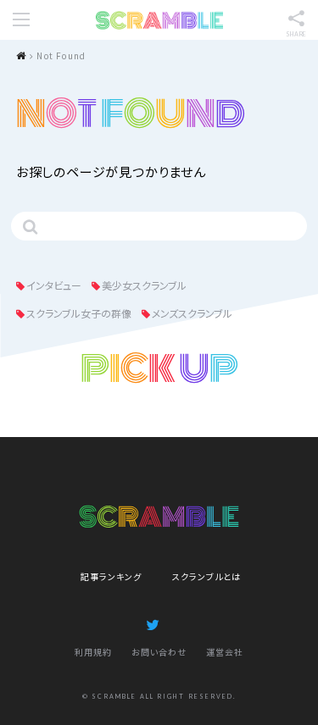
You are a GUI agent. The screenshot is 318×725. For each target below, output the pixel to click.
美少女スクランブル (144, 285)
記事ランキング (111, 576)
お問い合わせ (159, 651)
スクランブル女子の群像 (78, 313)
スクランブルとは (206, 576)
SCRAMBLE (159, 20)
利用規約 (93, 651)
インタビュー (53, 285)
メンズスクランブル (192, 313)
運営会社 (224, 651)
